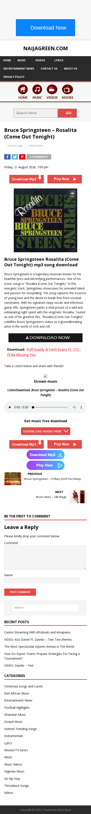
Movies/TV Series (16, 750)
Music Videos (13, 764)
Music (22, 60)
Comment (11, 543)
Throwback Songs (16, 786)
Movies (67, 97)
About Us (70, 68)
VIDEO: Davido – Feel (18, 665)
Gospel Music (13, 722)
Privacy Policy (14, 77)
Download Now (47, 28)
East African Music (16, 693)
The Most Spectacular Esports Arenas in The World (39, 646)
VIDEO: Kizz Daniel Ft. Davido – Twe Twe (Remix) (38, 639)
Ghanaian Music (15, 715)
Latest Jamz (35, 145)
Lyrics (58, 60)
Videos (40, 60)
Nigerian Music (14, 771)
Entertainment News (18, 68)
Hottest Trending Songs (20, 729)
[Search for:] (45, 607)
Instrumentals (13, 736)
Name (8, 575)
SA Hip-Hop (12, 779)
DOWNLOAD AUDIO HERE (42, 431)
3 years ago (14, 145)
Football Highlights (17, 708)
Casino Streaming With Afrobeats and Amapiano (37, 632)
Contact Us (49, 68)
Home (7, 60)
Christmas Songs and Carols (23, 686)
